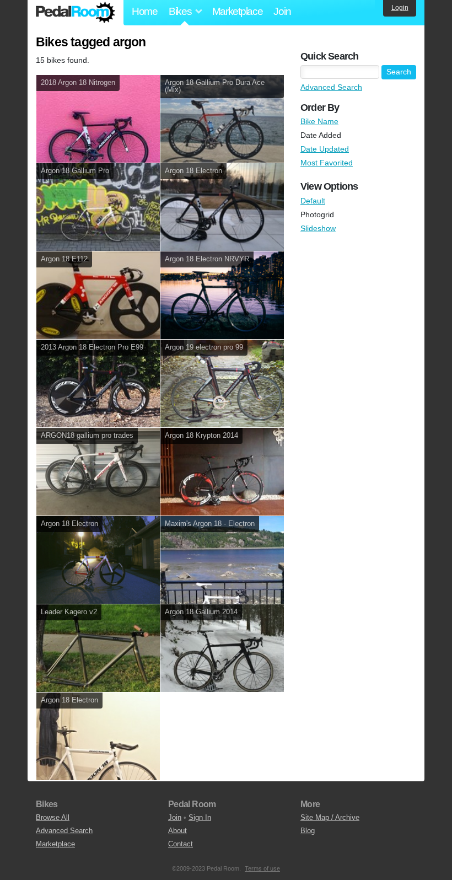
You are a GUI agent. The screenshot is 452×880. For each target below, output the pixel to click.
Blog (307, 831)
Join (281, 11)
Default (312, 200)
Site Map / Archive (329, 817)
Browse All (52, 817)
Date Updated (324, 148)
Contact (180, 844)
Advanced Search (331, 87)
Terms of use (262, 868)
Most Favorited (326, 162)
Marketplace (237, 11)
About (177, 831)
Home (145, 11)
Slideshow (318, 228)
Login (399, 8)
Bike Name (319, 121)
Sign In (200, 817)
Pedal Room (75, 13)
